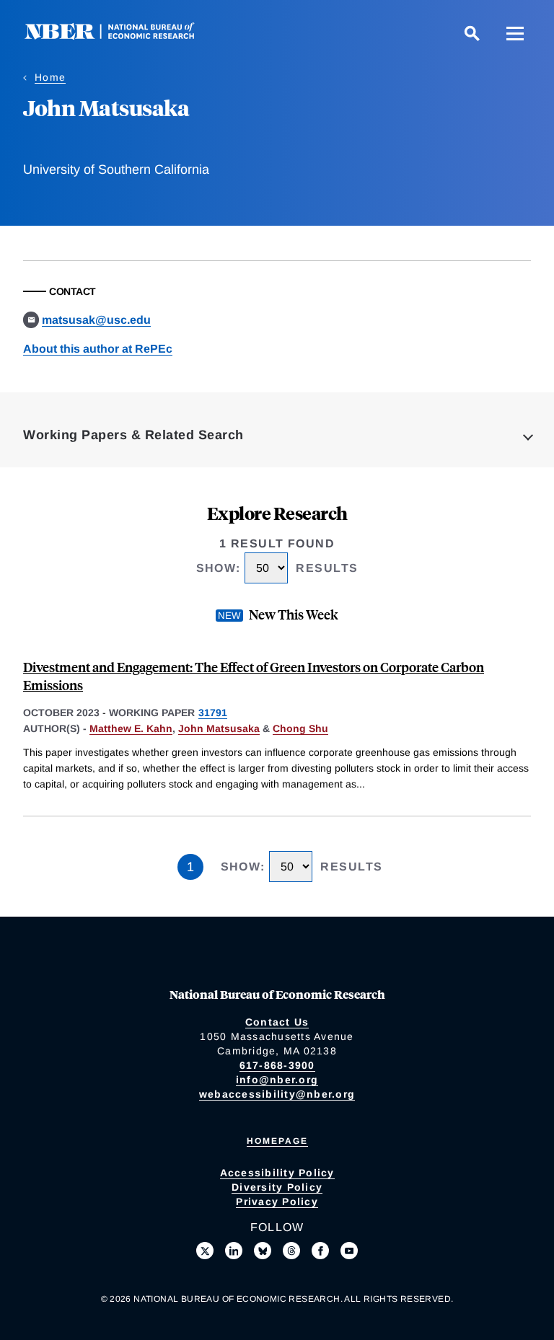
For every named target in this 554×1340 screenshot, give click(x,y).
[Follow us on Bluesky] (262, 1250)
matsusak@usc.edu (96, 320)
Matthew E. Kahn (130, 728)
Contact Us (277, 1022)
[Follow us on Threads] (291, 1250)
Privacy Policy (277, 1201)
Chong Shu (300, 728)
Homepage (277, 1141)
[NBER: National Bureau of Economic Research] (121, 36)
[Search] (472, 33)
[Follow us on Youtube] (349, 1250)
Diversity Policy (277, 1187)
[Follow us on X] (205, 1250)
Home (50, 77)
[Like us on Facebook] (320, 1250)
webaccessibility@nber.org (277, 1094)
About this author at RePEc (97, 349)
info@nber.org (277, 1079)
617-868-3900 (277, 1065)
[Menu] (515, 33)
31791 (212, 712)
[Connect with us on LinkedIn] (233, 1250)
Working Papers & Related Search (133, 435)
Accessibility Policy (277, 1172)
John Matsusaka (219, 728)
